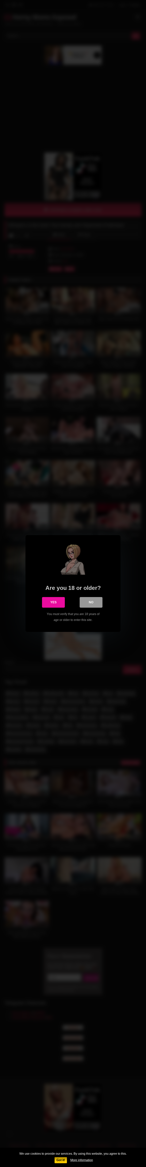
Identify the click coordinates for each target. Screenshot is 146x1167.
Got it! (60, 1160)
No (91, 602)
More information (81, 1160)
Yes (53, 602)
